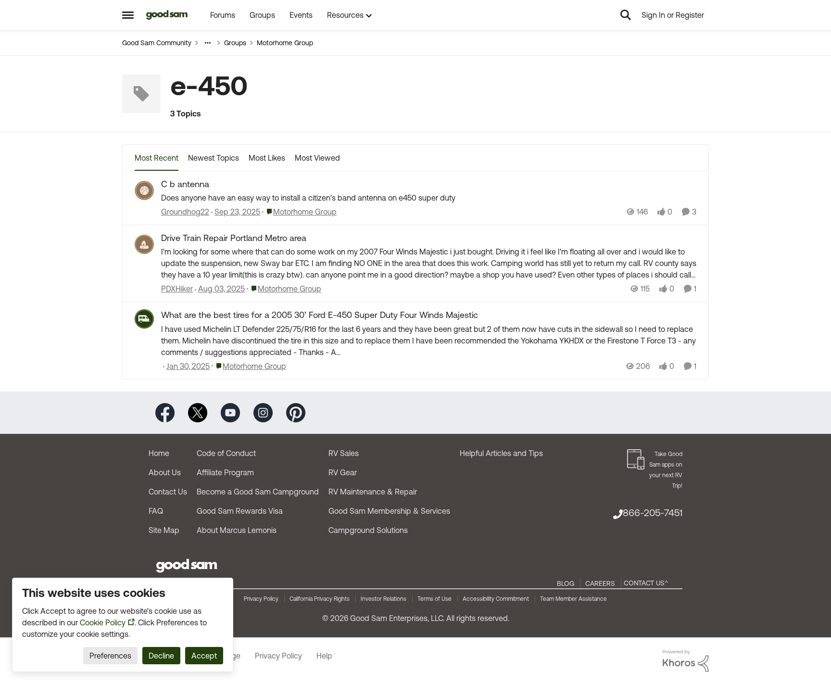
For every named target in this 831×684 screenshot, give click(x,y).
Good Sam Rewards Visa (240, 511)
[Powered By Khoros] (686, 661)
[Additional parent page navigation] (208, 43)
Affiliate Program (225, 472)
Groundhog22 (185, 211)
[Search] (625, 15)
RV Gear (342, 472)
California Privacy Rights (320, 598)
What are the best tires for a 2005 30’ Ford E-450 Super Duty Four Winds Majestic (319, 315)
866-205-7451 (652, 512)
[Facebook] (164, 412)
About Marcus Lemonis (237, 530)
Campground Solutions (368, 530)
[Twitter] (197, 412)
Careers (600, 583)
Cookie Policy (103, 622)
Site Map (164, 530)
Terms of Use (434, 598)
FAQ (156, 511)
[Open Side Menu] (127, 15)
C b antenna (185, 184)
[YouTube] (230, 412)
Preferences (110, 655)
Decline (161, 655)
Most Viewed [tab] (317, 157)
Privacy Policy (261, 598)
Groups (235, 43)
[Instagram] (263, 412)
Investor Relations (383, 598)
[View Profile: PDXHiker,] (144, 244)
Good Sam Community (156, 43)
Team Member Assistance (573, 598)
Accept (204, 655)
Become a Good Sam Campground (258, 491)
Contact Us (168, 491)
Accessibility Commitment (496, 598)
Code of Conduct (226, 453)
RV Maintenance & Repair (372, 491)
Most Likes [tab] (267, 157)
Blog (565, 583)
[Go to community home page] (167, 15)
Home (159, 453)
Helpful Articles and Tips (501, 453)
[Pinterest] (295, 412)
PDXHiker (177, 288)
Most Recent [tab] (156, 157)
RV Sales (343, 453)
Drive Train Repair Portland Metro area (233, 238)
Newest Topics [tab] (213, 157)
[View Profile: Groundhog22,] (144, 190)
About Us (165, 472)
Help (324, 655)
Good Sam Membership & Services (389, 511)
